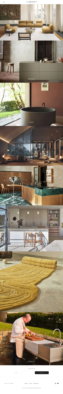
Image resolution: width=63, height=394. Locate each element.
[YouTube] (58, 383)
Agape (31, 122)
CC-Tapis (31, 308)
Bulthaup (31, 79)
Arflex (31, 36)
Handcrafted (31, 247)
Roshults (31, 361)
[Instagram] (55, 383)
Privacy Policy (35, 383)
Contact (30, 383)
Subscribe (42, 372)
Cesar (31, 201)
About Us (26, 383)
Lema (31, 162)
